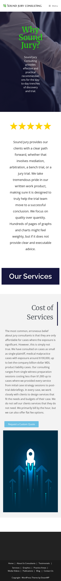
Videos (17, 571)
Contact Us (48, 571)
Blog (38, 571)
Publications (28, 571)
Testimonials (44, 563)
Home (11, 563)
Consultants (30, 563)
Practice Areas (40, 567)
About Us (21, 563)
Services (16, 567)
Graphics (26, 567)
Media (10, 571)
